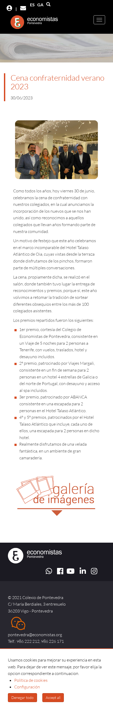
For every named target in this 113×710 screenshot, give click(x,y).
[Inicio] (33, 23)
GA (40, 4)
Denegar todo (22, 697)
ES (32, 4)
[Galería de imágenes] (56, 490)
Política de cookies (31, 680)
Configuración (27, 686)
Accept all (53, 697)
